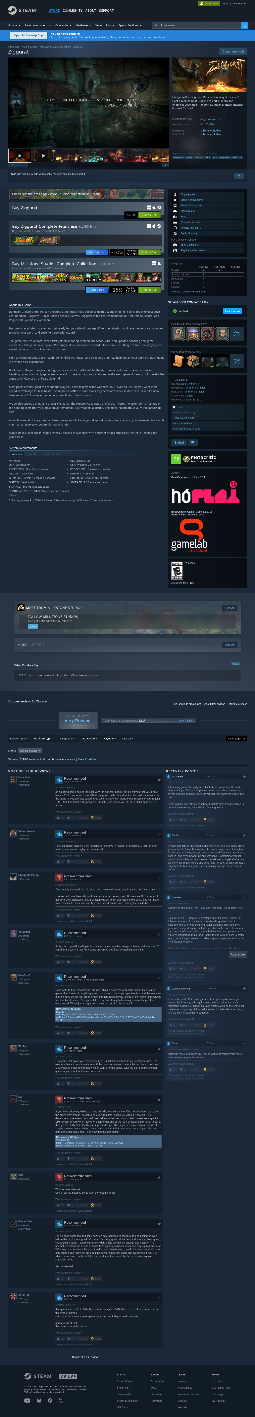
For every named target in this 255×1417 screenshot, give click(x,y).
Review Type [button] (17, 738)
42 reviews (23, 839)
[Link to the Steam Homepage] (22, 13)
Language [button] (66, 738)
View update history (184, 412)
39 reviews (23, 983)
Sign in (15, 174)
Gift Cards (122, 1407)
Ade (20, 1174)
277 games (23, 835)
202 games (23, 936)
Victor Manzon (27, 831)
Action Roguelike (221, 157)
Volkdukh (24, 931)
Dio (20, 1097)
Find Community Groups (186, 428)
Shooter (199, 157)
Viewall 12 (237, 361)
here (81, 675)
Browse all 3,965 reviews (85, 1357)
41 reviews (23, 1302)
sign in (225, 3)
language (237, 3)
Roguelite (178, 157)
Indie (191, 383)
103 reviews (24, 879)
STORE (54, 11)
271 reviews (24, 1229)
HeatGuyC (24, 975)
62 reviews (23, 785)
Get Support (219, 1394)
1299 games (24, 979)
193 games (23, 781)
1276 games (24, 1299)
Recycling (156, 1400)
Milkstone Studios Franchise (55, 46)
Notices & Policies (188, 1394)
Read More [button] (238, 954)
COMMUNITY (72, 11)
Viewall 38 (237, 334)
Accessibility (185, 1387)
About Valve (158, 1381)
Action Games (29, 46)
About (90, 11)
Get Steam (218, 1381)
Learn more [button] (232, 311)
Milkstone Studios (210, 130)
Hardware (156, 1394)
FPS (208, 157)
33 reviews (23, 1179)
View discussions (182, 423)
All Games (13, 46)
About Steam (124, 1381)
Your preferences (238, 704)
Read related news (183, 417)
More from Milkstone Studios (54, 608)
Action (189, 157)
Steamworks (124, 1394)
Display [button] (126, 738)
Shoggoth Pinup (28, 875)
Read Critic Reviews (201, 461)
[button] (14, 25)
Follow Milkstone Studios (53, 617)
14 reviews (23, 1054)
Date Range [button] (88, 738)
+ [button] (241, 157)
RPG (234, 157)
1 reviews (23, 939)
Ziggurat (189, 395)
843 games (23, 1050)
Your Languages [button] (28, 750)
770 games (23, 1101)
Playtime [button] (108, 738)
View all (235, 664)
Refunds (182, 1407)
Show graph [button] (234, 738)
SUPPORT (106, 11)
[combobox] (196, 25)
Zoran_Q (23, 1294)
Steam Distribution (127, 1400)
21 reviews (23, 1104)
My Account (218, 1400)
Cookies (182, 1400)
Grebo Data (25, 1221)
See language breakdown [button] (187, 704)
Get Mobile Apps (221, 1387)
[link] (124, 252)
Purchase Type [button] (42, 738)
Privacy (182, 1381)
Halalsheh (24, 777)
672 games (23, 1225)
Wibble (22, 1046)
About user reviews (214, 704)
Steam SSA (123, 1387)
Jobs (153, 1387)
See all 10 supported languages (188, 291)
